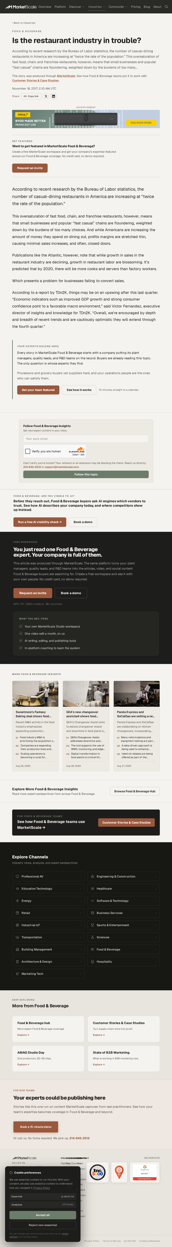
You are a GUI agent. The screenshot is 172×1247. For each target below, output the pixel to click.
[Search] (166, 6)
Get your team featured (38, 390)
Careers (81, 1189)
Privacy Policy (91, 1240)
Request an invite (30, 168)
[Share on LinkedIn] (53, 96)
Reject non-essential (43, 1225)
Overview (44, 7)
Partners (81, 1195)
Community (116, 7)
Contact (81, 1168)
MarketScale (66, 76)
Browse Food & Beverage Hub (134, 791)
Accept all (43, 1215)
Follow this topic (86, 474)
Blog (147, 7)
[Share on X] (46, 96)
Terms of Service (112, 1240)
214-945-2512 (32, 467)
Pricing (135, 7)
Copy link (33, 96)
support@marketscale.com (62, 467)
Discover (75, 7)
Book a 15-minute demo (35, 1127)
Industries (95, 7)
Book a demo (83, 522)
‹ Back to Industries (23, 23)
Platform (60, 7)
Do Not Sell (130, 1240)
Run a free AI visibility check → (40, 522)
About (157, 7)
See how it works (79, 390)
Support (81, 1216)
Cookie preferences (149, 1240)
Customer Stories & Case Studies (35, 80)
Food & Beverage (27, 31)
